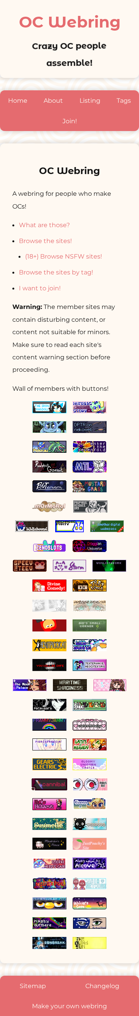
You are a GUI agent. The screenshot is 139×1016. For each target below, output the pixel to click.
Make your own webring (69, 1006)
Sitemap (33, 986)
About (53, 100)
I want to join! (40, 288)
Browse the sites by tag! (56, 272)
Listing (90, 100)
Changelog (102, 986)
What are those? (44, 225)
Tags (124, 100)
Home (17, 100)
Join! (70, 121)
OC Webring (69, 21)
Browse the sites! (45, 241)
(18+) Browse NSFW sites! (63, 256)
